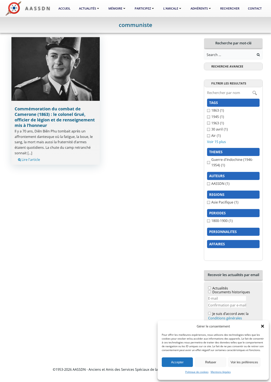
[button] (262, 326)
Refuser (210, 362)
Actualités (87, 8)
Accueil (64, 8)
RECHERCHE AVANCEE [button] (227, 66)
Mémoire (115, 8)
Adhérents (199, 8)
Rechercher (229, 8)
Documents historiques (231, 292)
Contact (255, 8)
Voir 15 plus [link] (216, 141)
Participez (143, 8)
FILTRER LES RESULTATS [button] (228, 83)
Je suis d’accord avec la (228, 316)
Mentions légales (221, 372)
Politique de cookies (197, 372)
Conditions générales (225, 318)
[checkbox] (233, 110)
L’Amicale (170, 8)
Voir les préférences (244, 362)
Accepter (177, 362)
